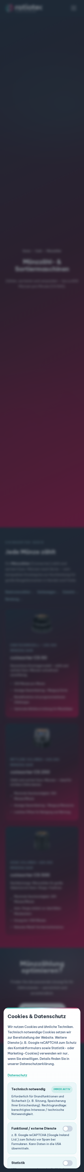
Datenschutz (17, 1075)
